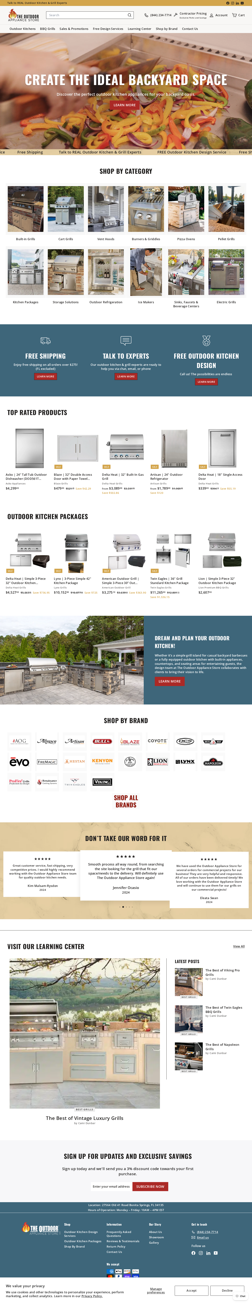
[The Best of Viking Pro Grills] (189, 982)
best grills (84, 1109)
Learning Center (139, 29)
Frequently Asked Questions (119, 1234)
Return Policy (116, 1246)
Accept (191, 1291)
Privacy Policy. (92, 1296)
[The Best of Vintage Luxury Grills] (85, 1033)
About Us (155, 1232)
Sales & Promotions (74, 29)
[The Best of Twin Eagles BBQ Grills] (189, 1019)
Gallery (154, 1242)
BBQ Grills (47, 29)
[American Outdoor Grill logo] (19, 741)
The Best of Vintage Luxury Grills (84, 1118)
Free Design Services (108, 29)
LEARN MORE (125, 105)
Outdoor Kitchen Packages (82, 1241)
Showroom (156, 1237)
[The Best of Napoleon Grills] (189, 1056)
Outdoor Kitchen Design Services (81, 1234)
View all (239, 946)
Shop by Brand (167, 29)
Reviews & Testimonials (123, 1241)
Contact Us (190, 29)
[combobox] (90, 15)
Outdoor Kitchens (23, 29)
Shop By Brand (74, 1246)
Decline (227, 1291)
